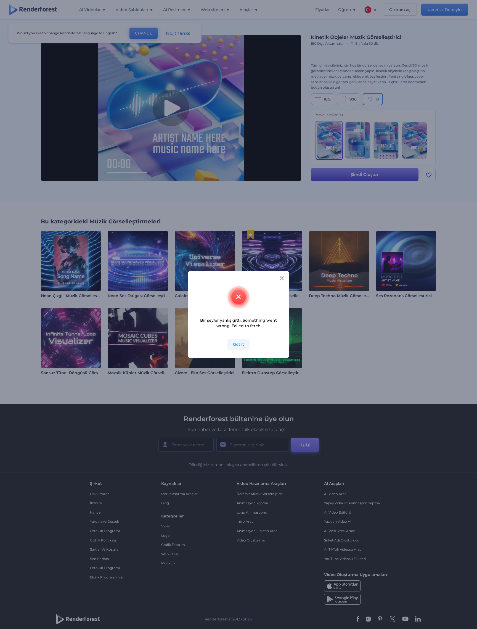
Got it (238, 344)
